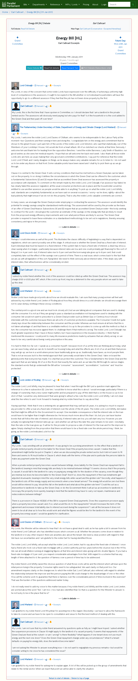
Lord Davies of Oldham (31, 521)
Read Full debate (51, 67)
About (95, 4)
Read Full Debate (28, 28)
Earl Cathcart (17, 11)
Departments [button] (38, 4)
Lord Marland (26, 290)
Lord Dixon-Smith (28, 232)
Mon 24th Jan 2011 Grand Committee (120, 47)
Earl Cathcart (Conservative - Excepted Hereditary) (100, 28)
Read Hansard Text (70, 67)
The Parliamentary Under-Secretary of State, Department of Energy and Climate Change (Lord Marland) (67, 126)
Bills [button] (25, 4)
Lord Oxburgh (26, 85)
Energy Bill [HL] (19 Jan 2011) (40, 11)
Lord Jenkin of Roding (30, 379)
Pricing (86, 4)
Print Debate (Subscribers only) (97, 67)
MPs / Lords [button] (71, 4)
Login (103, 4)
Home (5, 11)
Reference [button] (55, 4)
